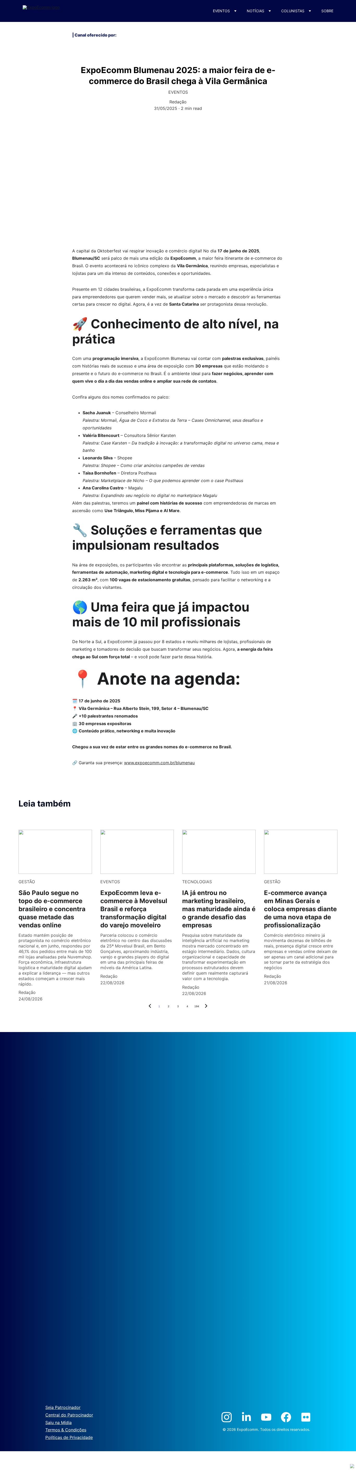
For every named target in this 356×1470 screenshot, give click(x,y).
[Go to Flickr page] (306, 1417)
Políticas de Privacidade (69, 1437)
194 (196, 1006)
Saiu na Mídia (58, 1422)
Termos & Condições (65, 1429)
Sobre (327, 11)
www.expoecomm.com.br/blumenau (159, 762)
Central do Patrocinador (69, 1415)
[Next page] (206, 1006)
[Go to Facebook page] (286, 1417)
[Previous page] (150, 1006)
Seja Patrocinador (63, 1407)
